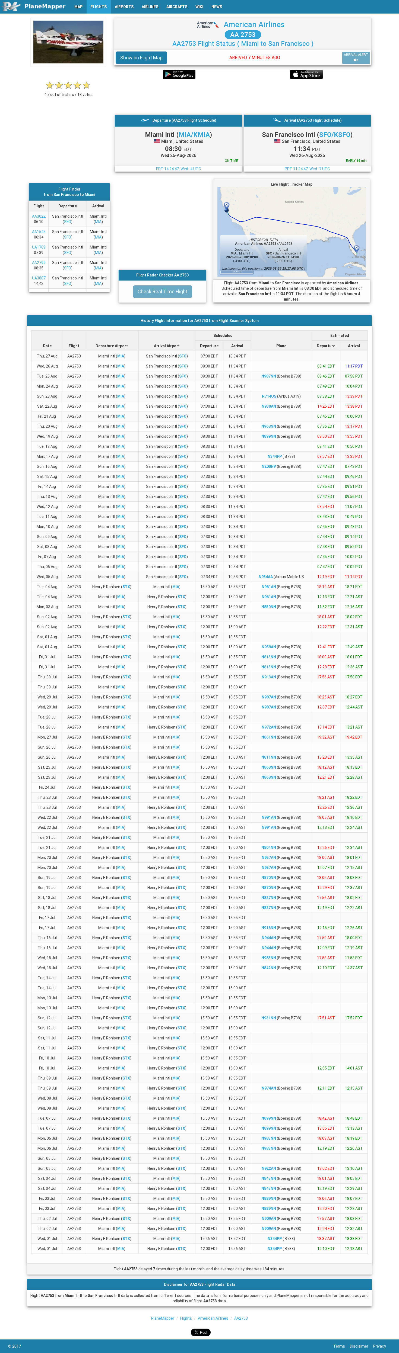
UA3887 (39, 278)
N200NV (269, 466)
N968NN (268, 426)
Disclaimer (361, 1346)
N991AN (269, 817)
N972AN (269, 727)
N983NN (268, 958)
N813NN (268, 657)
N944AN (269, 938)
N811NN (268, 757)
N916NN (268, 928)
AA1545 (39, 232)
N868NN (268, 767)
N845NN (268, 1178)
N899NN (268, 436)
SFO (67, 222)
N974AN (269, 1088)
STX (126, 587)
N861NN (268, 737)
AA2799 (39, 262)
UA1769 (39, 247)
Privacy (382, 1346)
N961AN (269, 587)
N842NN (268, 968)
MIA (98, 222)
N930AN (269, 406)
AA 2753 (243, 34)
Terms (341, 1346)
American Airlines (254, 24)
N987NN (268, 376)
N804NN (268, 847)
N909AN (269, 1218)
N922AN (269, 1168)
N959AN (269, 647)
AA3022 (39, 216)
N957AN (269, 857)
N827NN (268, 897)
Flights (186, 1318)
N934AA (266, 577)
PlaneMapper (162, 1318)
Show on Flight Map (141, 57)
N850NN (268, 607)
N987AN (269, 697)
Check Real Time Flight (163, 291)
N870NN (268, 877)
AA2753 (241, 1318)
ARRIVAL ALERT (356, 55)
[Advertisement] (243, 97)
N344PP (275, 456)
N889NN (268, 1198)
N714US (269, 396)
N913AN (269, 677)
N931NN (268, 1018)
